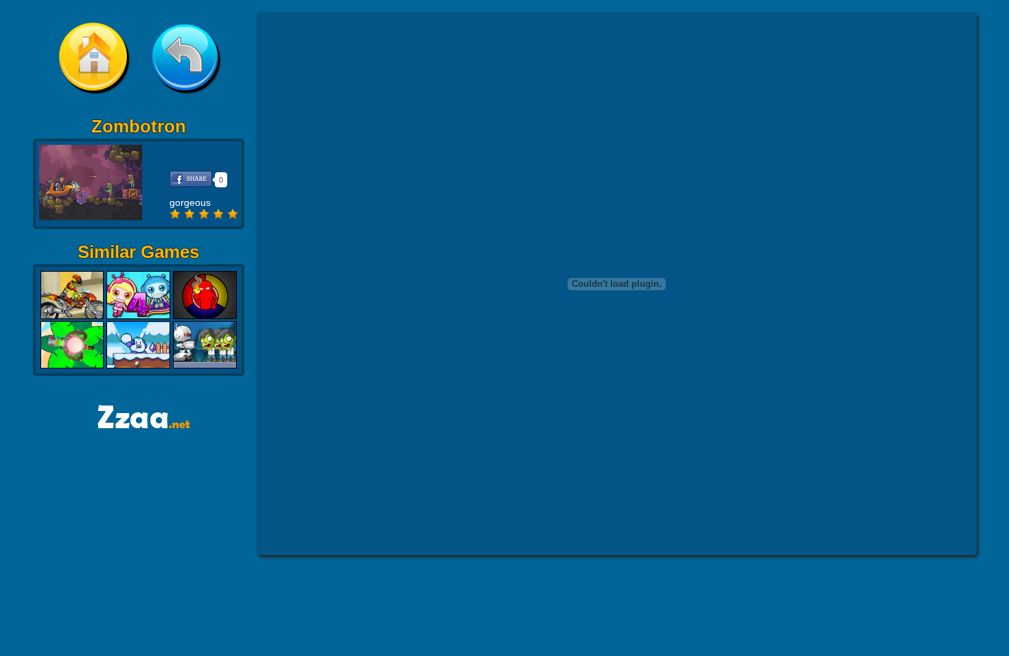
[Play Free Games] (138, 424)
